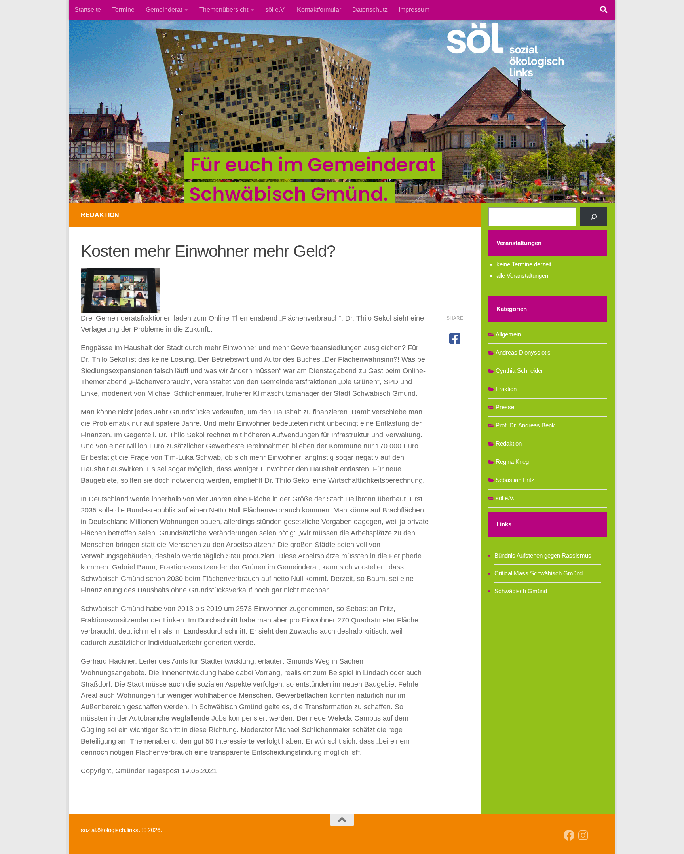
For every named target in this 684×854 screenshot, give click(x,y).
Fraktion (506, 388)
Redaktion (100, 215)
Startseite (87, 9)
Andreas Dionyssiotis (523, 352)
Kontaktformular (319, 9)
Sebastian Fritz (515, 479)
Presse (505, 407)
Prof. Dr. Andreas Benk (525, 425)
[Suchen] (593, 216)
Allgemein (508, 334)
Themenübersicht (223, 9)
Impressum (414, 9)
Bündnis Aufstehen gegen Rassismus (542, 555)
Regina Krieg (512, 461)
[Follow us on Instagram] (583, 835)
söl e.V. (275, 9)
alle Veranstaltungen (522, 275)
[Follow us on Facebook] (569, 835)
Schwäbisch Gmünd (520, 591)
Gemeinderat (164, 9)
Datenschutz (370, 9)
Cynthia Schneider (519, 370)
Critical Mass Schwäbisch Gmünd (538, 573)
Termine (123, 9)
